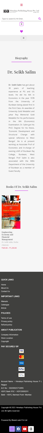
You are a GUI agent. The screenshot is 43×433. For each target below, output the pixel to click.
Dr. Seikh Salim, (8, 242)
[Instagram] (12, 429)
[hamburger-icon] (23, 38)
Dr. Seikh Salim (21, 72)
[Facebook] (18, 429)
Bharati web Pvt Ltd (19, 420)
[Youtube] (25, 429)
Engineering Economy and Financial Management (7, 235)
